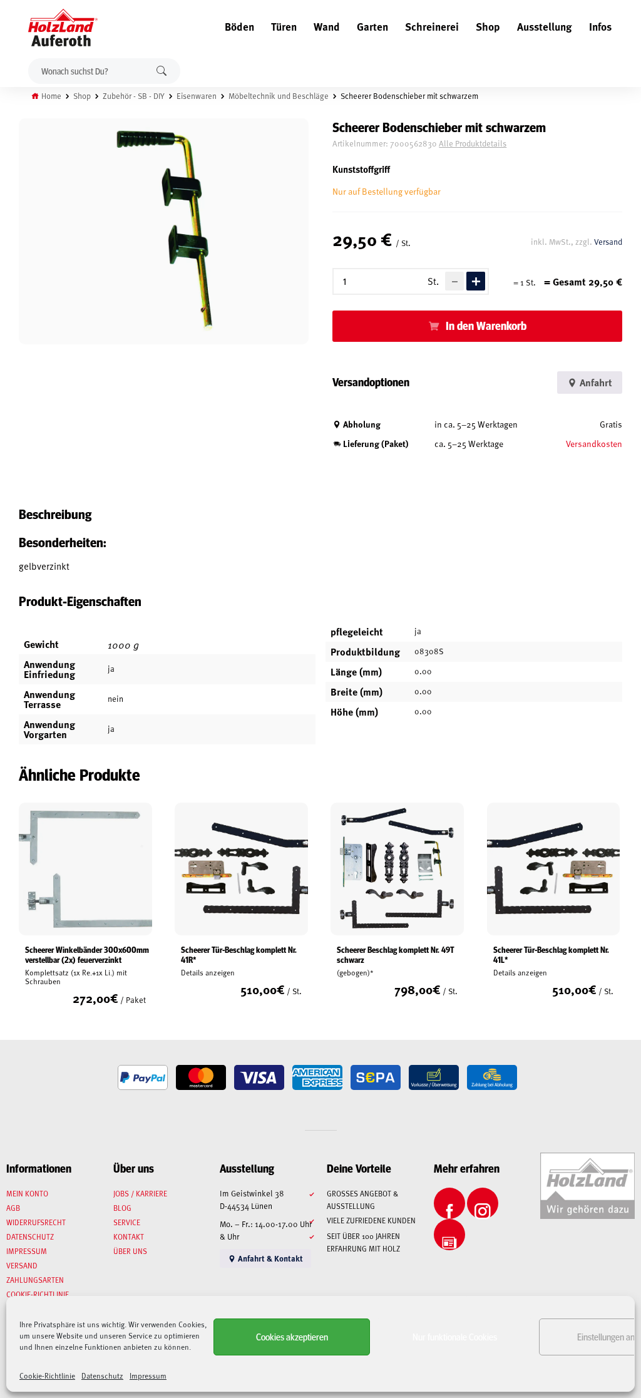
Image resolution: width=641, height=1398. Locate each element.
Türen (284, 26)
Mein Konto (27, 1193)
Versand (608, 241)
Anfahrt (594, 382)
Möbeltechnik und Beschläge (278, 95)
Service (126, 1222)
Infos (600, 26)
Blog (122, 1208)
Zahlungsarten (35, 1280)
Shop (488, 26)
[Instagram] (482, 1203)
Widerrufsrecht (36, 1222)
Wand (327, 26)
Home (51, 95)
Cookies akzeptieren (292, 1336)
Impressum (148, 1375)
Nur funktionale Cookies (455, 1336)
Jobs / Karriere (140, 1193)
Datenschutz (102, 1375)
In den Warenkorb (486, 325)
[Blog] (449, 1234)
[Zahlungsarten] (143, 1077)
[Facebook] (449, 1203)
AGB (13, 1208)
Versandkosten (594, 444)
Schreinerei (432, 26)
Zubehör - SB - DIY (134, 95)
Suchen (161, 71)
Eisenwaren (197, 95)
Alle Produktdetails (472, 143)
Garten (372, 26)
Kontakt (128, 1236)
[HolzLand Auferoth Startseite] (56, 28)
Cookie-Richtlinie (47, 1375)
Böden (239, 26)
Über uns (130, 1251)
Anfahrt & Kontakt (269, 1258)
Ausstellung (544, 26)
